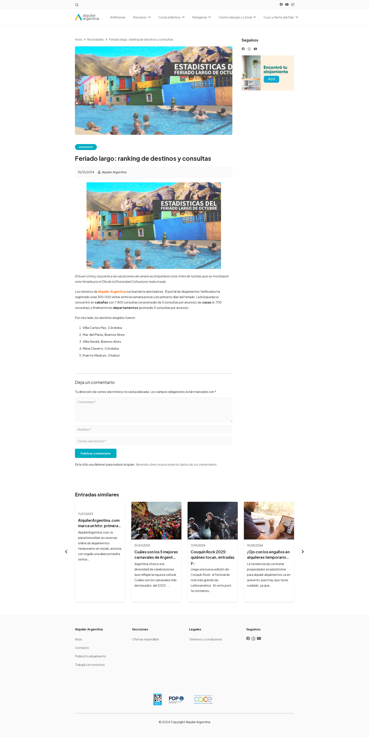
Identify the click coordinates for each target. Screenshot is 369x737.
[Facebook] (281, 4)
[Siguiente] (302, 551)
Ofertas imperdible (145, 639)
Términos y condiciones (205, 639)
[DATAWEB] (157, 699)
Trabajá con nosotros (90, 665)
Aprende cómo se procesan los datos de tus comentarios (176, 464)
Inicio (78, 639)
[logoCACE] (203, 699)
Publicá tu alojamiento (90, 656)
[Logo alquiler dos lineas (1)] (87, 17)
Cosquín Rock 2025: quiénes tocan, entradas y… (212, 557)
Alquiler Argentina (114, 172)
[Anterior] (66, 551)
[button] (76, 5)
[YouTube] (287, 4)
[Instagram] (292, 4)
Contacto (82, 648)
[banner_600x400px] (268, 72)
